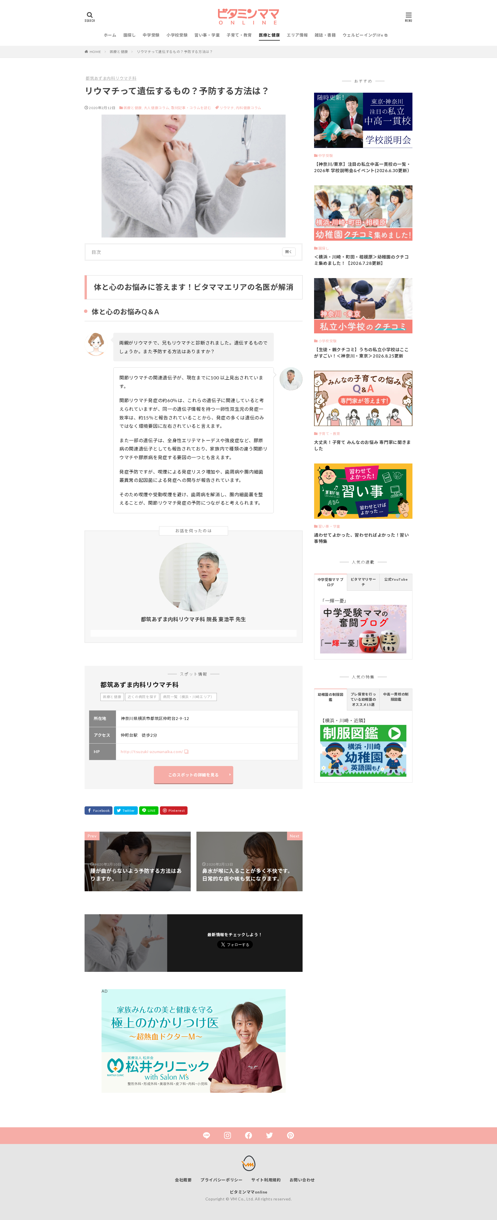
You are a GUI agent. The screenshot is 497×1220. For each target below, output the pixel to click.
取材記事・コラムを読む (191, 108)
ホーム (110, 35)
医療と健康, (133, 108)
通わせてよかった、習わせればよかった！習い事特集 (361, 538)
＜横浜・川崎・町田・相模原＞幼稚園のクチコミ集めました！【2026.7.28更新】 (361, 260)
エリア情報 (297, 35)
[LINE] (149, 810)
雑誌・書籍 (325, 35)
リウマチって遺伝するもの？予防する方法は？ (175, 52)
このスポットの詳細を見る (193, 774)
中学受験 (151, 35)
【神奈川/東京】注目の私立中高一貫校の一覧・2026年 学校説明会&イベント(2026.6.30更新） (363, 167)
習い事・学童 (207, 35)
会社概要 (183, 1179)
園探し (129, 35)
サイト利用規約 (266, 1179)
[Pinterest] (174, 810)
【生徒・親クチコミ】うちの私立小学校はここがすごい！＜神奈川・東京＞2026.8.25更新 (361, 353)
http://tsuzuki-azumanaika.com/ (152, 751)
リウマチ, (227, 108)
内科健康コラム (248, 108)
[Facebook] (98, 810)
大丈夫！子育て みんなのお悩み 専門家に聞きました (362, 445)
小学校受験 (177, 35)
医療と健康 (269, 35)
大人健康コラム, (157, 108)
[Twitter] (126, 810)
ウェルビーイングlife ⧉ (365, 35)
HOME (95, 52)
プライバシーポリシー (221, 1179)
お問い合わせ (302, 1179)
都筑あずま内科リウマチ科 (111, 78)
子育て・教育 (239, 35)
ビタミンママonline (248, 1191)
